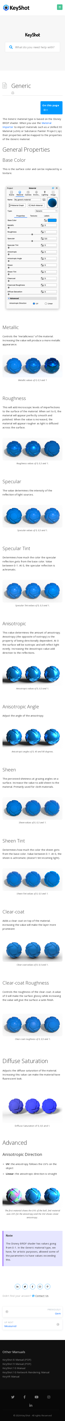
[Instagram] (48, 1397)
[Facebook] (24, 1397)
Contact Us (41, 1295)
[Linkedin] (30, 1405)
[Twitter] (13, 1397)
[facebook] (32, 1286)
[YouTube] (36, 1397)
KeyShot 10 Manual (13, 1368)
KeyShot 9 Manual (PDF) (16, 1364)
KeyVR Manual (11, 1376)
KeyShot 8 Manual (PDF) (16, 1359)
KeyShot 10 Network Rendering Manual (26, 1372)
